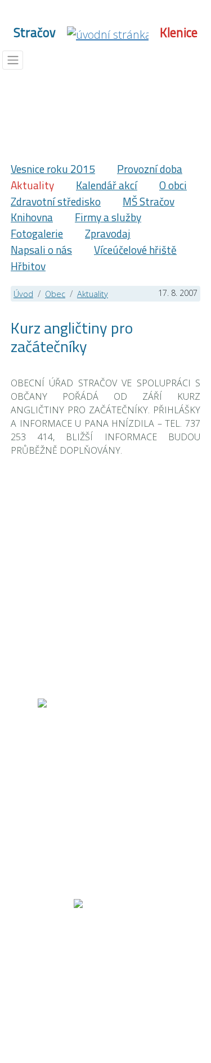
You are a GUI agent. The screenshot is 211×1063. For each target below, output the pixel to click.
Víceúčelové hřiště (135, 249)
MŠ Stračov (148, 201)
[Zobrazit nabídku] (12, 60)
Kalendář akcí (106, 185)
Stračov (35, 32)
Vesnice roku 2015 (53, 169)
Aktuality (32, 185)
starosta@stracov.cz (108, 844)
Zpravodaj (108, 233)
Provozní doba (149, 169)
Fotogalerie (37, 233)
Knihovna (32, 217)
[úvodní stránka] (108, 33)
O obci (173, 185)
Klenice (178, 32)
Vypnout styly (47, 982)
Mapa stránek (55, 955)
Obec (55, 294)
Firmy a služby (108, 217)
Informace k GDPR (125, 968)
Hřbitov (28, 266)
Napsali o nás (41, 249)
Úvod (23, 294)
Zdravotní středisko (56, 201)
